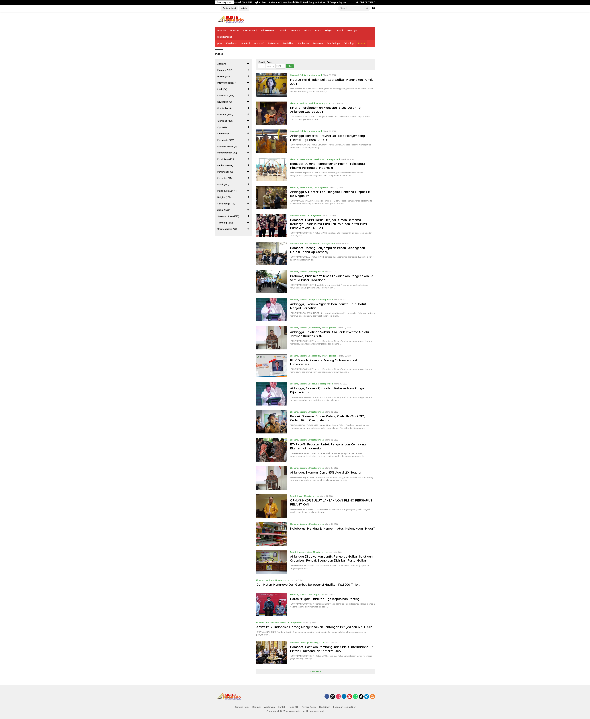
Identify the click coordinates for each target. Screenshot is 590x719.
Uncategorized (314, 75)
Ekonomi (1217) (224, 70)
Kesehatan (231, 43)
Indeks (244, 8)
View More (315, 671)
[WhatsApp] (355, 696)
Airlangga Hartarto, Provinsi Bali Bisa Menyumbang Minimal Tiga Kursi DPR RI (327, 138)
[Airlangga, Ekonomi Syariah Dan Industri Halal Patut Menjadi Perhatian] (271, 309)
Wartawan (269, 707)
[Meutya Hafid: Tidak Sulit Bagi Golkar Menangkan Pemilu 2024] (271, 85)
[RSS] (372, 696)
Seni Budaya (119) (226, 203)
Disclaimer (324, 707)
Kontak (281, 707)
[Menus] (217, 8)
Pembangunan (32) (227, 152)
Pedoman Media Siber (344, 707)
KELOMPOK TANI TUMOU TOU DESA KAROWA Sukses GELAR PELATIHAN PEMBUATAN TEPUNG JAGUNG (348, 2)
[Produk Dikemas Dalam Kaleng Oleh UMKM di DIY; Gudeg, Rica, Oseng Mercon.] (271, 422)
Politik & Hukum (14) (227, 191)
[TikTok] (361, 696)
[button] (367, 8)
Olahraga (352, 30)
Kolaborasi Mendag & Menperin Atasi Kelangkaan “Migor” (332, 528)
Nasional (234, 30)
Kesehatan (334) (225, 95)
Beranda (221, 30)
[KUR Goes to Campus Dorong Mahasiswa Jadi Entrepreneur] (271, 366)
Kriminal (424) (224, 108)
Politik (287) (223, 184)
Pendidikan (288, 43)
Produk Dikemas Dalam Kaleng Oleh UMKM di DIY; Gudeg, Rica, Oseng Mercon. (327, 418)
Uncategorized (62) (227, 229)
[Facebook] (326, 696)
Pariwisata (273, 43)
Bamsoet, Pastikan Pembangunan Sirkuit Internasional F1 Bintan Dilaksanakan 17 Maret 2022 (331, 649)
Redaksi (256, 707)
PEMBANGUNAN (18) (227, 146)
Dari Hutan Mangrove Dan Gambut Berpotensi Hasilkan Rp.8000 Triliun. (308, 584)
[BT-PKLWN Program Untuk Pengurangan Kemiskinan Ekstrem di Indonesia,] (271, 450)
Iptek (219, 43)
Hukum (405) (223, 76)
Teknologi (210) (225, 222)
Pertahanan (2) (225, 171)
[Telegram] (366, 696)
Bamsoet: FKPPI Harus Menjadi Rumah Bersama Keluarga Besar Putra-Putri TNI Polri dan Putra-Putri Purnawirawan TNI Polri (328, 224)
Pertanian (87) (224, 178)
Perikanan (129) (225, 165)
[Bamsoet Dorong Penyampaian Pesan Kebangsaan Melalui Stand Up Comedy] (271, 253)
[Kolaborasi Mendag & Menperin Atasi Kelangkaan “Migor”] (271, 534)
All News (221, 63)
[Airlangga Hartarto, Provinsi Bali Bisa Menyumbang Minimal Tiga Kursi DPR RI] (271, 141)
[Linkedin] (344, 696)
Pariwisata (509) (225, 140)
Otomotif (259, 43)
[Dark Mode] (373, 8)
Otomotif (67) (224, 133)
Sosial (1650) (223, 210)
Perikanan (303, 43)
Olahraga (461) (225, 121)
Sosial (340, 30)
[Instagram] (338, 696)
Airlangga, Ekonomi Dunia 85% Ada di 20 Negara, (325, 472)
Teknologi (349, 43)
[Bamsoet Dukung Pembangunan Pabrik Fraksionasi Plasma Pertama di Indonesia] (271, 169)
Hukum (307, 30)
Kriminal (246, 43)
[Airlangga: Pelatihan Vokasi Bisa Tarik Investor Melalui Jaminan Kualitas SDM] (271, 337)
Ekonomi (295, 30)
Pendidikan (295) (225, 159)
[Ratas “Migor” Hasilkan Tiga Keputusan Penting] (271, 604)
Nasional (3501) (225, 114)
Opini (318, 30)
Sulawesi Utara (268, 30)
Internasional (250, 30)
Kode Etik (294, 707)
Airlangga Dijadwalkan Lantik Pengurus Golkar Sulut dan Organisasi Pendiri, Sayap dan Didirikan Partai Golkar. (331, 558)
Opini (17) (222, 127)
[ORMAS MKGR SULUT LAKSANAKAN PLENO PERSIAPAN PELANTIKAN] (271, 506)
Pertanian (318, 43)
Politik (283, 30)
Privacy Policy (309, 707)
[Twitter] (332, 696)
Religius (328, 30)
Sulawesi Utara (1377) (228, 216)
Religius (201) (224, 197)
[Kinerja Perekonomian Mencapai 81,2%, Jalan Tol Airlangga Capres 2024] (271, 113)
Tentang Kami (229, 8)
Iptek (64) (222, 89)
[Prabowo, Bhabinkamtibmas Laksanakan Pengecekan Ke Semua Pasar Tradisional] (271, 281)
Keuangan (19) (224, 101)
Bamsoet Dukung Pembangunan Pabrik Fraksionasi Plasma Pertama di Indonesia (327, 166)
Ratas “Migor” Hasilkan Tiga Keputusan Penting (325, 599)
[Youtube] (349, 696)
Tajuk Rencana (224, 36)
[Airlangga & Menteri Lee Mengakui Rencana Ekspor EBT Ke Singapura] (271, 197)
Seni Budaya (333, 43)
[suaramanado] (230, 19)
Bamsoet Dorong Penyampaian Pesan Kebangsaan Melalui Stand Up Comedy (327, 250)
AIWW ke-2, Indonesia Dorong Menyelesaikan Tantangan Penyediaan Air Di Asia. (314, 627)
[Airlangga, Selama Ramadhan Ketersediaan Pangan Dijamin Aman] (271, 394)
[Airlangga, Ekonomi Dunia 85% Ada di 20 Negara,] (271, 478)
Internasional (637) (226, 82)
